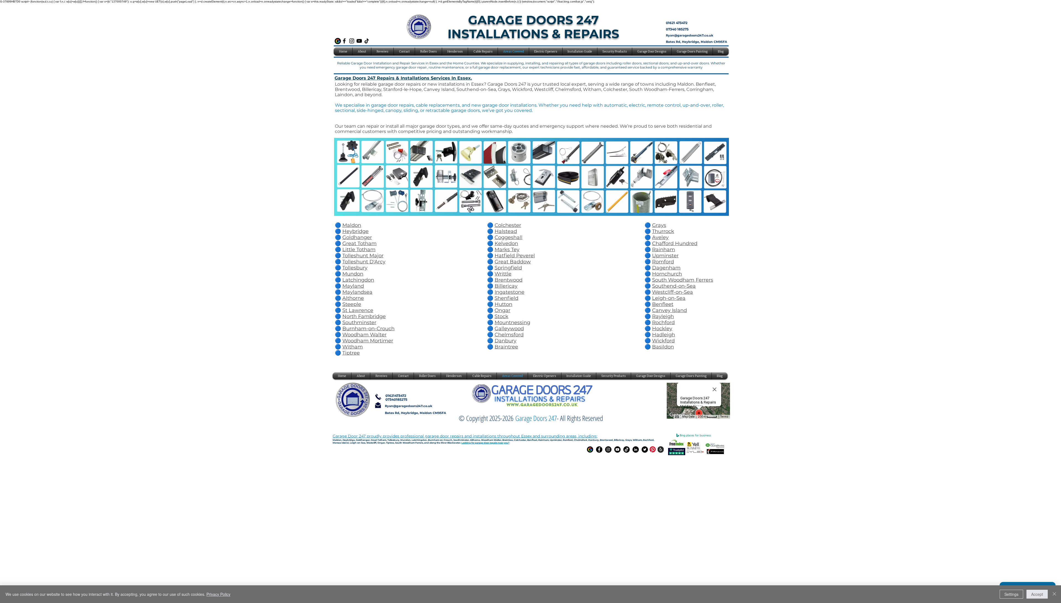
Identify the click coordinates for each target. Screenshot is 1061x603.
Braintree (506, 347)
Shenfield (506, 298)
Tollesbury (354, 268)
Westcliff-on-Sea (672, 292)
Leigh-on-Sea (669, 298)
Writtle (503, 274)
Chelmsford (509, 335)
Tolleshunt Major (363, 256)
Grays (659, 225)
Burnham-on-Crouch (368, 329)
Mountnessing (512, 322)
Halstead (506, 231)
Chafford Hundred (674, 243)
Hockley (662, 329)
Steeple (351, 304)
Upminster (665, 256)
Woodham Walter (364, 335)
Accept (1037, 594)
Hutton (503, 304)
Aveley (660, 237)
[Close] (1054, 594)
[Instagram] (351, 41)
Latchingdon (358, 280)
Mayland (353, 286)
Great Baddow (513, 262)
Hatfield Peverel (515, 256)
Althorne (353, 298)
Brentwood (508, 280)
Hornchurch (667, 274)
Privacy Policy (218, 594)
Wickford (663, 341)
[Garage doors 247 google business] (590, 449)
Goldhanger (357, 237)
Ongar (502, 310)
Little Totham (358, 250)
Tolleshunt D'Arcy (363, 262)
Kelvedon (506, 243)
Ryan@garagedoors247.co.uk (689, 35)
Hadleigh (663, 335)
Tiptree (351, 353)
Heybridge (355, 231)
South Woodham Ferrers (682, 280)
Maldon (351, 225)
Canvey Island (669, 310)
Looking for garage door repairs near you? (485, 442)
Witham (352, 347)
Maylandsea (357, 292)
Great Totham (359, 243)
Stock (501, 316)
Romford (663, 262)
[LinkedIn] (635, 449)
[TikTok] (366, 41)
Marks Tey (507, 250)
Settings (1011, 594)
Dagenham (666, 268)
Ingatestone (509, 292)
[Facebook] (344, 41)
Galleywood (509, 329)
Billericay (506, 286)
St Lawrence (357, 310)
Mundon (352, 274)
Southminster (359, 322)
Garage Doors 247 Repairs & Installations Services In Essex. (403, 78)
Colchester (508, 225)
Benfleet (662, 304)
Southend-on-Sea (674, 286)
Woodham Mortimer (367, 341)
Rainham (663, 250)
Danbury (505, 341)
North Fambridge (364, 316)
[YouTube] (359, 41)
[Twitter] (645, 449)
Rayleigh (663, 316)
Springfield (508, 268)
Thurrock (663, 231)
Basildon (663, 347)
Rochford (663, 322)
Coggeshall (508, 237)
